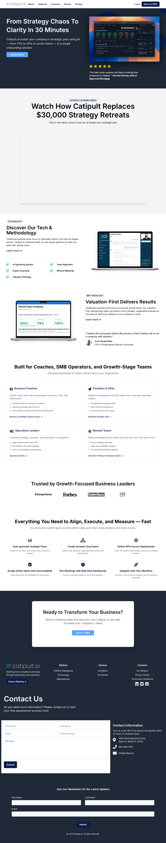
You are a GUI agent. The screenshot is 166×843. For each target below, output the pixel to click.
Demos (67, 4)
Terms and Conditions (142, 679)
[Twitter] (142, 684)
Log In (137, 4)
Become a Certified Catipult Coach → (26, 417)
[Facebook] (147, 684)
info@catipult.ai (126, 753)
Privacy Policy (142, 675)
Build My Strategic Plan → (99, 417)
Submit (10, 764)
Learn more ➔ (14, 250)
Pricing (78, 4)
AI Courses (103, 675)
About (31, 4)
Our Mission (142, 670)
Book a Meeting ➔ (17, 681)
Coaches (55, 4)
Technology (63, 675)
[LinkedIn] (137, 684)
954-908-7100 (126, 747)
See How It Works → (19, 456)
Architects (103, 670)
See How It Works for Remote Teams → (105, 456)
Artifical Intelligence (63, 670)
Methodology (63, 679)
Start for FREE (150, 4)
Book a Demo (17, 54)
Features (42, 4)
